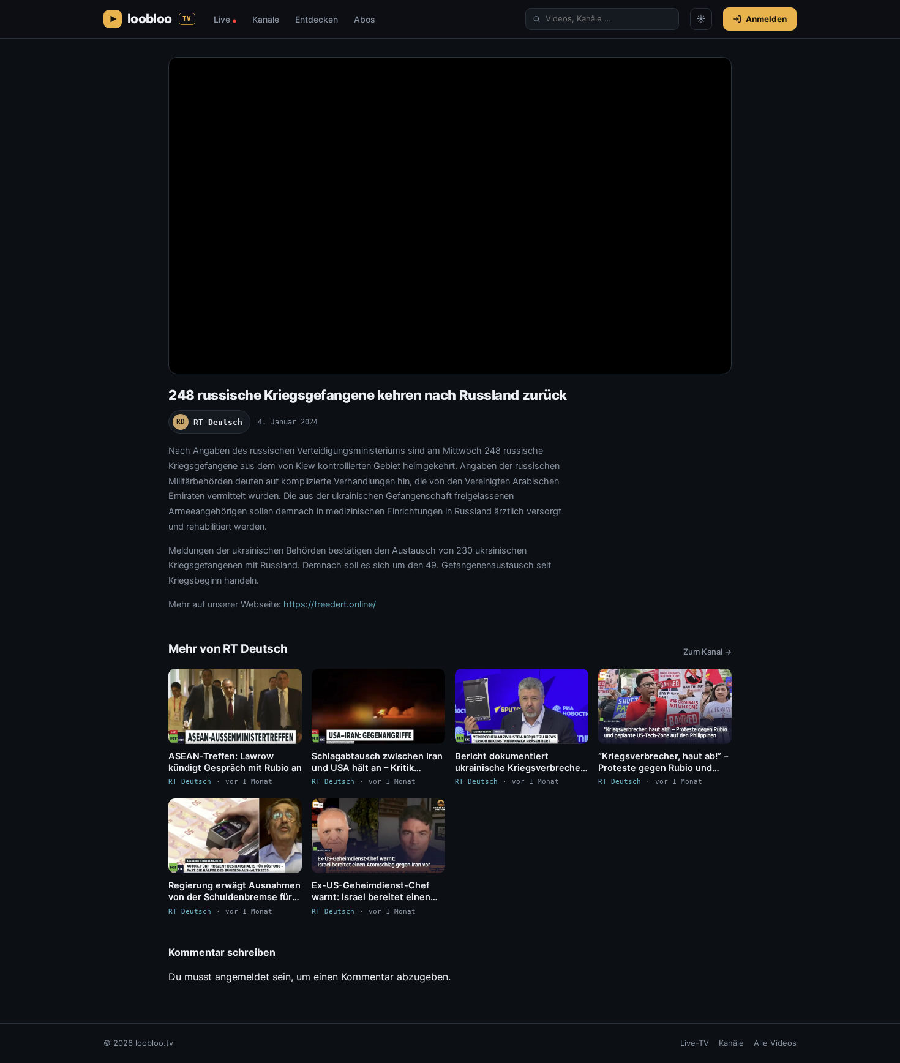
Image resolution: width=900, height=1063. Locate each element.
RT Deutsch (209, 422)
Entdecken (316, 19)
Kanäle (265, 19)
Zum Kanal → (707, 651)
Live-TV (694, 1043)
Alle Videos (775, 1043)
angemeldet (242, 977)
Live (225, 19)
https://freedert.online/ (329, 604)
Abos (364, 19)
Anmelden (766, 19)
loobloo (159, 18)
